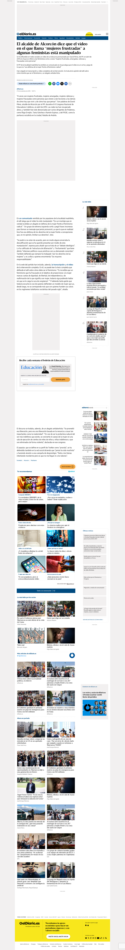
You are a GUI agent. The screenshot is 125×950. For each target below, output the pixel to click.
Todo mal (20, 645)
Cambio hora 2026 (30, 917)
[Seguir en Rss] (106, 938)
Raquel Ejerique (33, 887)
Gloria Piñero (20, 828)
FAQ (95, 944)
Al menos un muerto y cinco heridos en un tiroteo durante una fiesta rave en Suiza (61, 710)
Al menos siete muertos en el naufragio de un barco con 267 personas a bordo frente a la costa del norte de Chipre (59, 682)
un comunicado (25, 218)
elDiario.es (20, 89)
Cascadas (46, 917)
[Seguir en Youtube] (98, 938)
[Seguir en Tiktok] (101, 938)
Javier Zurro (90, 292)
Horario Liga (68, 917)
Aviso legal (77, 944)
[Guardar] (70, 83)
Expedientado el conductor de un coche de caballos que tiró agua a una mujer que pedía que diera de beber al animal (96, 337)
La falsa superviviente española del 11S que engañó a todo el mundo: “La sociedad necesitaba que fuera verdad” (96, 286)
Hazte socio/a (89, 34)
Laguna (59, 917)
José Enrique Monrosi (53, 747)
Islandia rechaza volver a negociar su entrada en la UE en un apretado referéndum (31, 741)
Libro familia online (93, 917)
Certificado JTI (73, 946)
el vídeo (70, 264)
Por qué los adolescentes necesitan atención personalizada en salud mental (88, 426)
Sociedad (19, 460)
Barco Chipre (42, 2)
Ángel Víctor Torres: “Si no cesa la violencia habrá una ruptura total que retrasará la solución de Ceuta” (30, 797)
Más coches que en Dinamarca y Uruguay (92, 578)
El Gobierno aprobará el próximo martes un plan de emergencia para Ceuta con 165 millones (30, 710)
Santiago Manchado (22, 887)
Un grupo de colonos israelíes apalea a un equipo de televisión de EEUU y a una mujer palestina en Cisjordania (61, 852)
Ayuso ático (71, 2)
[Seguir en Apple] (88, 925)
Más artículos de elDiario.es (26, 653)
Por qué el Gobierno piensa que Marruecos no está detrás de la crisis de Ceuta (30, 620)
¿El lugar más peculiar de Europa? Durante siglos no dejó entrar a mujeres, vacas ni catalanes (93, 610)
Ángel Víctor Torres (58, 2)
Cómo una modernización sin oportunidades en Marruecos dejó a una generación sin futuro (30, 770)
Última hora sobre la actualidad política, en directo (29, 680)
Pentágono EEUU (77, 2)
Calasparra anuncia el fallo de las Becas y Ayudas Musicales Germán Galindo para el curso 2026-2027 (94, 537)
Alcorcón (26, 460)
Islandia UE (36, 2)
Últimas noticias (88, 531)
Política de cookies (45, 946)
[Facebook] (54, 83)
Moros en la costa (89, 598)
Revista (60, 946)
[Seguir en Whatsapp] (103, 938)
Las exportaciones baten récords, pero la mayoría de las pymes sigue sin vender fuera (87, 460)
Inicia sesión (98, 34)
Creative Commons (68, 944)
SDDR (42, 917)
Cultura (50, 38)
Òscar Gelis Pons (21, 745)
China (108, 2)
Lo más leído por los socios (26, 597)
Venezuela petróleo (86, 2)
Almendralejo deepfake (95, 2)
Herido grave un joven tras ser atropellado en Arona (92, 557)
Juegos (84, 38)
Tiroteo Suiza (30, 2)
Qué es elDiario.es (24, 944)
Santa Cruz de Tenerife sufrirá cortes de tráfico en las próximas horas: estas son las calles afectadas (94, 568)
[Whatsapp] (50, 83)
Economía (37, 38)
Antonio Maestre (51, 620)
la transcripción (58, 264)
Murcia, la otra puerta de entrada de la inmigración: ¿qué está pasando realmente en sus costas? (31, 823)
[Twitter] (62, 83)
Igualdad (62, 38)
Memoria (63, 917)
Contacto (54, 946)
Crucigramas (37, 917)
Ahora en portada (23, 718)
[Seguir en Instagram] (95, 938)
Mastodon (81, 946)
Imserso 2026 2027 (53, 917)
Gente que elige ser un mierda (58, 618)
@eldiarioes (22, 656)
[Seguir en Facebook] (90, 938)
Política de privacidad (87, 944)
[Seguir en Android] (86, 925)
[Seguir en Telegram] (93, 938)
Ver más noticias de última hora (92, 619)
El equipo (33, 944)
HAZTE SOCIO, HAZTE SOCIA (58, 936)
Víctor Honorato (21, 624)
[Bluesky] (58, 83)
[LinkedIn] (66, 83)
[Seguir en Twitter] (88, 938)
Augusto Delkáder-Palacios (24, 774)
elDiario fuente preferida (83, 917)
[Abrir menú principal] (107, 34)
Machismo (34, 460)
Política (20, 38)
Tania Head (103, 2)
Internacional (28, 38)
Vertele (77, 38)
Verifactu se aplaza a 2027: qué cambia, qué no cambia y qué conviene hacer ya (87, 448)
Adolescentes (74, 917)
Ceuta (52, 2)
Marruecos (65, 2)
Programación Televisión (102, 917)
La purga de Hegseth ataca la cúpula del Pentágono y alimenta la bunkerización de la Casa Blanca (61, 881)
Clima (56, 38)
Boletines (66, 946)
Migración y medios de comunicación (94, 587)
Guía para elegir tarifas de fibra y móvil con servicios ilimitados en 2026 (88, 414)
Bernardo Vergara (22, 647)
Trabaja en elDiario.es (43, 944)
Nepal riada (48, 2)
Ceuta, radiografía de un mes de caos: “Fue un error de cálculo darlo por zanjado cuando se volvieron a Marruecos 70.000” (60, 742)
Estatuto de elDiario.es (90, 686)
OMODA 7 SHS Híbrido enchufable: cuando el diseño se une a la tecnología (87, 436)
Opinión (44, 38)
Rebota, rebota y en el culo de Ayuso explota (60, 646)
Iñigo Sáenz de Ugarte (53, 649)
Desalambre (70, 38)
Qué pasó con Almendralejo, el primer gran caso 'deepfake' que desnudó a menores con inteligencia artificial (31, 882)
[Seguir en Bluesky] (86, 938)
